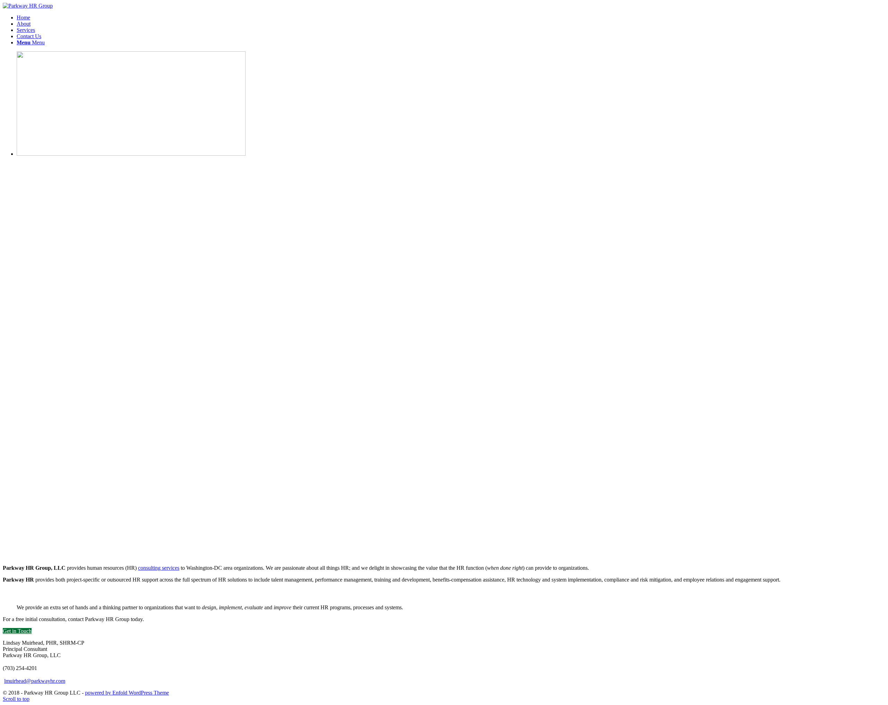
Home (23, 17)
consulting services (158, 568)
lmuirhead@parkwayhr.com (34, 681)
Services (26, 30)
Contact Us (29, 36)
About (24, 24)
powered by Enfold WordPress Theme (127, 693)
